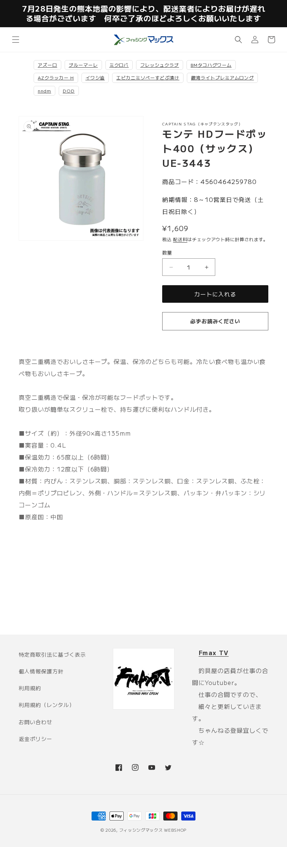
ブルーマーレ (83, 65)
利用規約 (30, 688)
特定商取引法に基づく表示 (52, 654)
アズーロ (47, 65)
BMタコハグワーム (211, 65)
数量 (167, 252)
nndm (44, 90)
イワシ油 (95, 77)
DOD (69, 90)
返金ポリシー (35, 738)
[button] (15, 39)
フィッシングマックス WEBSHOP (153, 830)
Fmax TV (214, 652)
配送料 (180, 239)
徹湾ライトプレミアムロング (222, 77)
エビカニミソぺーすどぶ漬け (147, 77)
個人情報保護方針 (41, 671)
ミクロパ (119, 65)
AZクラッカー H (56, 77)
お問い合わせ (35, 722)
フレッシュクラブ (159, 65)
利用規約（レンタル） (47, 705)
